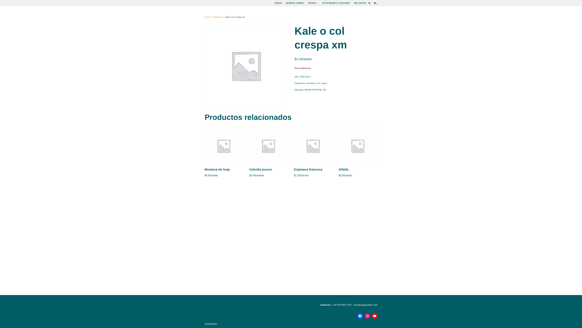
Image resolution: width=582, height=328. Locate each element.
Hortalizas (217, 17)
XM (324, 90)
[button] (317, 3)
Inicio (278, 3)
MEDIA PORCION (313, 90)
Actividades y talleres (336, 3)
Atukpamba (211, 323)
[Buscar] (369, 3)
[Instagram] (367, 316)
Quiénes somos (295, 3)
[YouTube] (374, 316)
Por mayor (322, 83)
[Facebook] (360, 316)
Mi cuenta (360, 3)
